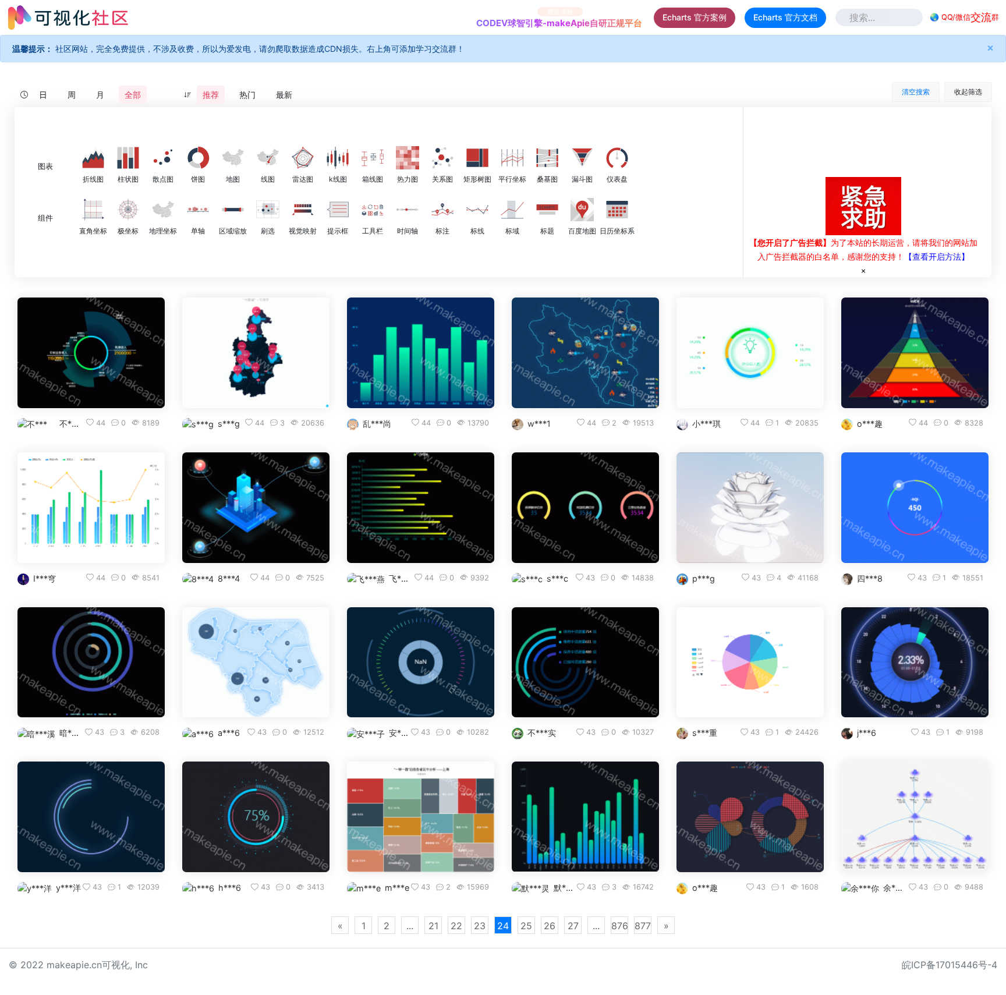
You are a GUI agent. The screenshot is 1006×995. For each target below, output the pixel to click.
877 (643, 926)
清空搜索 (916, 91)
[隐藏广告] (863, 270)
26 (549, 926)
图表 (45, 166)
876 (619, 926)
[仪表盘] (617, 157)
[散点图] (163, 157)
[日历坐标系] (617, 209)
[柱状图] (128, 157)
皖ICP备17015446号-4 (949, 965)
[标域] (512, 209)
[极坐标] (128, 209)
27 (573, 926)
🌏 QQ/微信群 (964, 17)
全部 (133, 95)
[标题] (547, 209)
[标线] (477, 209)
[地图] (233, 157)
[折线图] (93, 157)
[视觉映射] (302, 209)
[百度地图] (582, 209)
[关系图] (442, 157)
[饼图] (198, 157)
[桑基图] (547, 157)
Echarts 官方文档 (785, 17)
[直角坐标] (93, 209)
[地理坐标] (163, 209)
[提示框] (337, 209)
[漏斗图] (582, 157)
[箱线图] (372, 157)
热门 (247, 95)
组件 (45, 218)
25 (526, 926)
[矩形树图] (477, 157)
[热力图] (407, 157)
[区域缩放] (233, 209)
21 (433, 926)
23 (480, 926)
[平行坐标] (512, 157)
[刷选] (267, 209)
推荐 (211, 95)
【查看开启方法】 (936, 256)
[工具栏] (372, 209)
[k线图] (337, 157)
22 (456, 926)
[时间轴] (407, 209)
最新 (284, 95)
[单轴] (198, 209)
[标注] (442, 209)
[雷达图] (302, 157)
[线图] (267, 157)
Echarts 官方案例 (695, 17)
